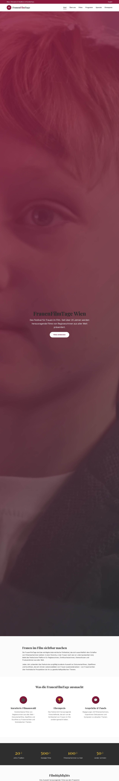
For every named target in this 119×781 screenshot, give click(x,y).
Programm (89, 7)
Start (64, 7)
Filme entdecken (59, 335)
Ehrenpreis (108, 7)
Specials (99, 7)
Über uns (72, 7)
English (110, 2)
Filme (80, 7)
